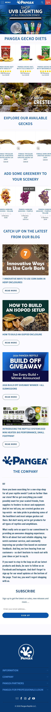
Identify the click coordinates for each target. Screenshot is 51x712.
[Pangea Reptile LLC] (25, 2)
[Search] (42, 2)
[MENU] (1, 2)
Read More (11, 290)
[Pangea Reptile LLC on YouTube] (33, 699)
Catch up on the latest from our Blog (25, 234)
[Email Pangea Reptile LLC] (17, 699)
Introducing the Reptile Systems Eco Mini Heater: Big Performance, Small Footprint (23, 432)
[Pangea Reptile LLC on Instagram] (25, 699)
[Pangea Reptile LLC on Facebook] (21, 699)
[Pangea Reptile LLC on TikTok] (29, 699)
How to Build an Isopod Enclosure (22, 334)
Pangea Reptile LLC (28, 706)
